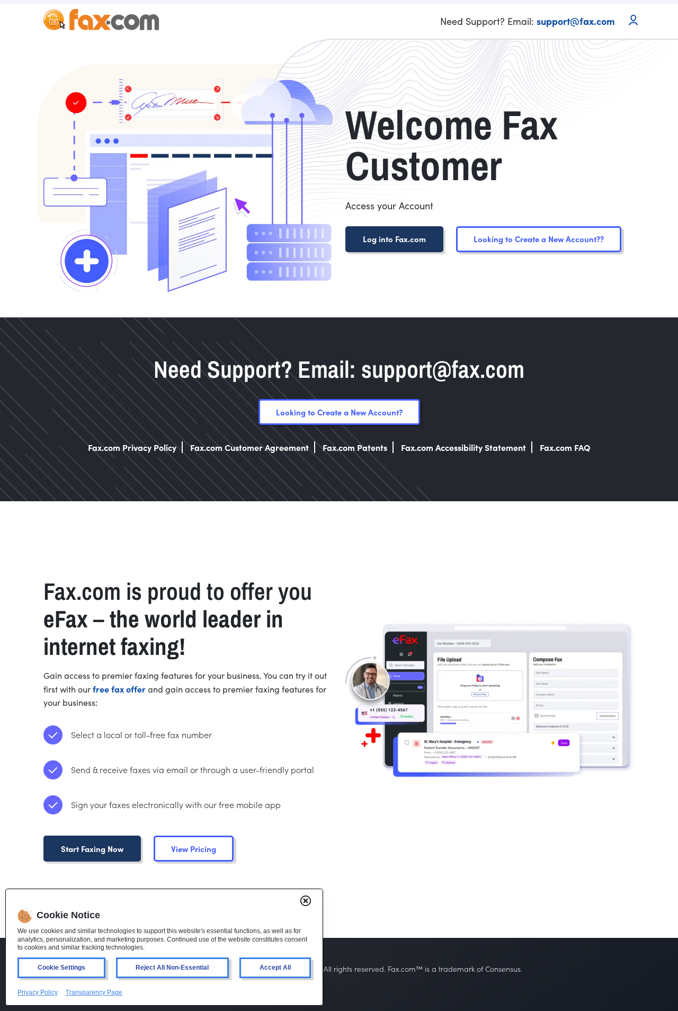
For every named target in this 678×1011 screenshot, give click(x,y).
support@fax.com (576, 21)
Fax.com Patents (355, 447)
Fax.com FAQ (565, 447)
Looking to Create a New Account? (339, 412)
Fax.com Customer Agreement (249, 447)
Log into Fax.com (394, 238)
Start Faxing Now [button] (92, 848)
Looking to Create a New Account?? (539, 238)
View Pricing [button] (193, 848)
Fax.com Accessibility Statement (463, 447)
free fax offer (119, 689)
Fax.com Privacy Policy (132, 447)
